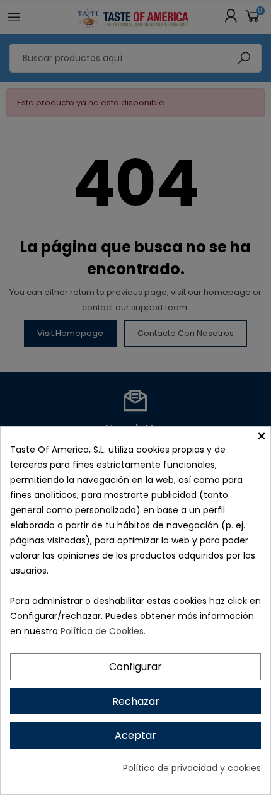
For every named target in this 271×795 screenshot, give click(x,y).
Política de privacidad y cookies (192, 768)
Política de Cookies (102, 631)
